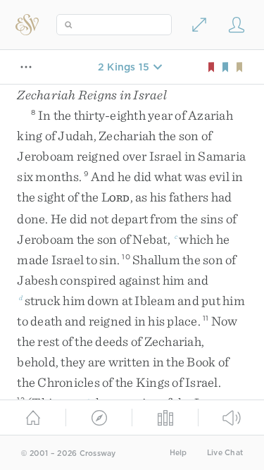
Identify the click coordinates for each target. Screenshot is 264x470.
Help (178, 452)
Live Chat (225, 452)
